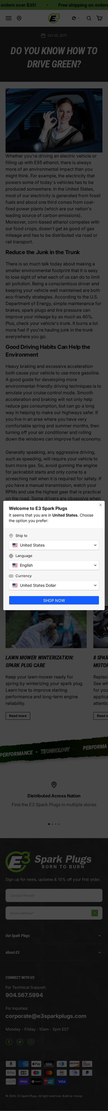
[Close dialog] (100, 505)
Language (24, 555)
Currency (24, 576)
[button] (54, 545)
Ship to (21, 535)
